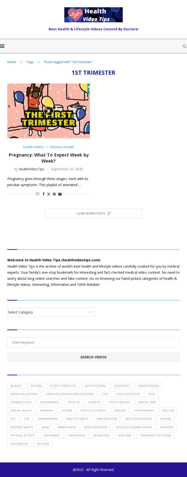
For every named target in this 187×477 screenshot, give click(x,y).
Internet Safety (21, 427)
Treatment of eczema (155, 435)
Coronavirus (49, 402)
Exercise (120, 410)
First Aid (168, 410)
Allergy (16, 385)
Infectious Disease (138, 418)
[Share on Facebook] (44, 194)
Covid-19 (73, 402)
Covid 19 (94, 402)
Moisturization (95, 427)
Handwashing (48, 418)
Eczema (67, 410)
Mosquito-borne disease (134, 427)
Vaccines (43, 443)
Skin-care (124, 435)
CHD (105, 394)
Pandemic (167, 427)
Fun (26, 418)
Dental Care (147, 402)
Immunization (107, 418)
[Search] (184, 46)
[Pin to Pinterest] (54, 194)
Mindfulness (67, 427)
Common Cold (20, 402)
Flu (12, 418)
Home (11, 62)
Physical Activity (22, 435)
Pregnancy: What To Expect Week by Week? (49, 158)
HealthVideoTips (31, 169)
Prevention (76, 435)
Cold (151, 394)
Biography (122, 385)
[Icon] (49, 111)
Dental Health (21, 410)
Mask (45, 427)
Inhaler (165, 418)
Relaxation (102, 435)
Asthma (36, 385)
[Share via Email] (60, 194)
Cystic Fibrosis (119, 402)
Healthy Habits (77, 418)
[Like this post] (37, 194)
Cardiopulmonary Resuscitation (70, 394)
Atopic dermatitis (63, 385)
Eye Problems (144, 410)
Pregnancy (52, 435)
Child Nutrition (128, 394)
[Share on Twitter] (48, 194)
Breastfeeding (148, 385)
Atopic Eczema (95, 385)
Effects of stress (93, 410)
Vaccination (19, 443)
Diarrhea (46, 410)
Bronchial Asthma (23, 394)
